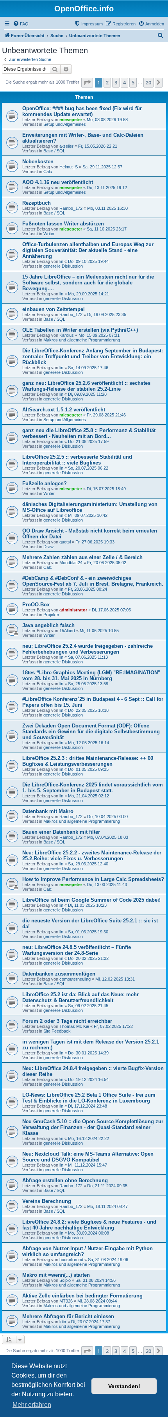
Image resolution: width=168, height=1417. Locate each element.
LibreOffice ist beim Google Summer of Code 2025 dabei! (91, 900)
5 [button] (133, 82)
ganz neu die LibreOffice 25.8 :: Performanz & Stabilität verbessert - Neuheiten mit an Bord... (88, 433)
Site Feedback (57, 1031)
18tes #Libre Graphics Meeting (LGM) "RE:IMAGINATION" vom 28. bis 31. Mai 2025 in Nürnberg (91, 675)
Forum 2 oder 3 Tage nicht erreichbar (67, 1021)
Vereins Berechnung (46, 1201)
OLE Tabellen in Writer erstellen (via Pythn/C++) (80, 330)
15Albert (67, 630)
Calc (47, 171)
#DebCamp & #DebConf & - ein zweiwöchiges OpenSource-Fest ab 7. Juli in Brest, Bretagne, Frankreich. (92, 581)
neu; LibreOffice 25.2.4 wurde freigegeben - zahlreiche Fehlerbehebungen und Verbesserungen (87, 649)
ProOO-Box (36, 605)
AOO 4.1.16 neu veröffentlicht (57, 182)
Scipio (65, 1280)
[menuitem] (21, 24)
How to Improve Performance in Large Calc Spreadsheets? (93, 879)
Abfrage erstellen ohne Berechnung (65, 1180)
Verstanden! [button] (124, 1386)
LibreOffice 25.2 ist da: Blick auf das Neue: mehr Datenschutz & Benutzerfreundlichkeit (80, 997)
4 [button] (124, 82)
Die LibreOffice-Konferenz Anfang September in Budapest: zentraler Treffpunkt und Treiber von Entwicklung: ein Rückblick (92, 356)
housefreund (71, 1259)
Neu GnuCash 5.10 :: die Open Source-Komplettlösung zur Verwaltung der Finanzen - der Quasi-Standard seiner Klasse (92, 1127)
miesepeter (70, 119)
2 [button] (107, 82)
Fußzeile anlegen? (44, 483)
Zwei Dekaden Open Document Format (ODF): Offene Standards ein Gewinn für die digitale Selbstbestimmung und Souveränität (91, 731)
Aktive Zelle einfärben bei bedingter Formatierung (82, 1296)
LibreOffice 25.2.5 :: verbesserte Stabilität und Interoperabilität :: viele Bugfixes (77, 460)
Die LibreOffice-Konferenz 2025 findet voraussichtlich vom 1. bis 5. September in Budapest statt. (92, 787)
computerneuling (75, 979)
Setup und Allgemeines (64, 124)
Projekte (51, 614)
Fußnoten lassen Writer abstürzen (63, 224)
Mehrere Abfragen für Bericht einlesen (68, 1316)
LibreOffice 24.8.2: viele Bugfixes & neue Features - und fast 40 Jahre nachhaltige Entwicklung (89, 1225)
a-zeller (66, 146)
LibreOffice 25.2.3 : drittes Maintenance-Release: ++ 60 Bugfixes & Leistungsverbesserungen (87, 761)
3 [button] (115, 82)
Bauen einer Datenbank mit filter (61, 832)
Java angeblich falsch (48, 625)
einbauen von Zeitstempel (53, 309)
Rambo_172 (70, 208)
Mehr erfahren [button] (32, 1404)
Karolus (66, 335)
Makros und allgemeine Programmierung (81, 340)
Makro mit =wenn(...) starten (56, 1275)
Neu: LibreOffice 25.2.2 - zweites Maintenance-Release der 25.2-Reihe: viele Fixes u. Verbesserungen (91, 855)
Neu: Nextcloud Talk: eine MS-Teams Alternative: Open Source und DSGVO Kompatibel (88, 1157)
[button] (87, 82)
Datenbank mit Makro (47, 811)
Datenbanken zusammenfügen (58, 974)
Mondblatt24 (70, 562)
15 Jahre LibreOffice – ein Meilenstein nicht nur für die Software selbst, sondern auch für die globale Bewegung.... (88, 282)
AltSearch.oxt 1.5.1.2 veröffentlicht (63, 410)
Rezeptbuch (36, 203)
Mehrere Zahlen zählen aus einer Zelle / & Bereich (82, 557)
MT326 (66, 1301)
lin (61, 261)
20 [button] (148, 82)
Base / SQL (54, 150)
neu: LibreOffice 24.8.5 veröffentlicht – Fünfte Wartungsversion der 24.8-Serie (76, 950)
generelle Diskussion (63, 266)
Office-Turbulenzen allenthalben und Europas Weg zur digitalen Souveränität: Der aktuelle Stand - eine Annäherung (88, 250)
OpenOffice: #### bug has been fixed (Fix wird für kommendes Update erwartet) (82, 111)
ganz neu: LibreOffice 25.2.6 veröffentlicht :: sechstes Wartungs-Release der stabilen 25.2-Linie (86, 386)
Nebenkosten (38, 161)
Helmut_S (68, 166)
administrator (73, 610)
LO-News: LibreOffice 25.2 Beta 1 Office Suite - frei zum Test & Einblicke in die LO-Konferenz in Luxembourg (88, 1098)
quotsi (65, 542)
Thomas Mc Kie (74, 1026)
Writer (49, 233)
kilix (62, 1321)
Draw (48, 546)
